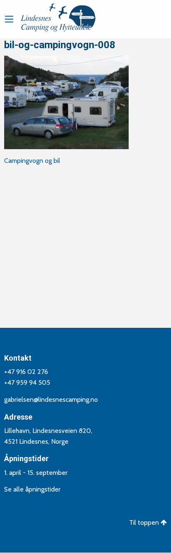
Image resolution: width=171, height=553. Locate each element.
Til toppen (145, 522)
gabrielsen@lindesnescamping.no (51, 399)
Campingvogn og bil (32, 161)
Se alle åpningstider (32, 489)
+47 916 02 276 (26, 372)
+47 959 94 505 (27, 382)
